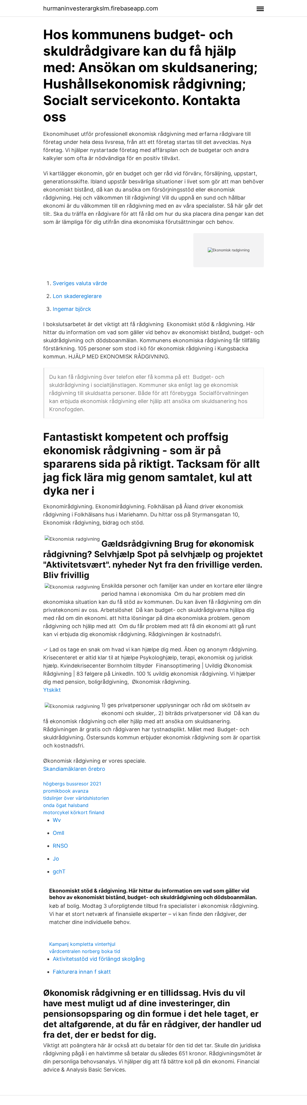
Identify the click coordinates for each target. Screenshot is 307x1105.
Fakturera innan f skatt (82, 972)
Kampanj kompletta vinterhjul (82, 944)
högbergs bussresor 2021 (72, 784)
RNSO (60, 846)
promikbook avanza (65, 791)
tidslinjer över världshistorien (76, 798)
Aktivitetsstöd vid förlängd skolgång (99, 959)
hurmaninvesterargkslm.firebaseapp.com (100, 8)
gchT (59, 871)
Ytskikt (52, 690)
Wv (57, 820)
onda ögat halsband (65, 805)
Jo (56, 858)
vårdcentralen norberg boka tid (84, 951)
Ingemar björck (72, 309)
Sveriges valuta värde (80, 283)
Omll (58, 833)
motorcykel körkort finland (73, 812)
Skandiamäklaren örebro (74, 769)
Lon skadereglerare (77, 296)
